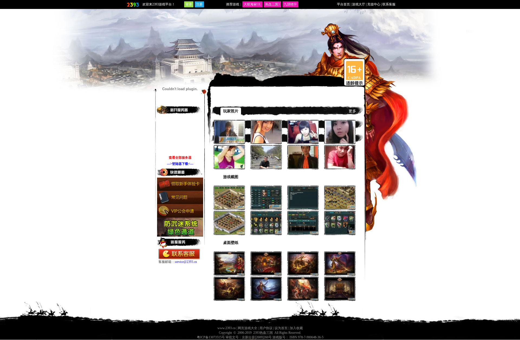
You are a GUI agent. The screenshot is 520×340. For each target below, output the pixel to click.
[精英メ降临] (229, 140)
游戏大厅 (358, 4)
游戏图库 (246, 101)
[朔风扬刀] (266, 297)
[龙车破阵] (229, 297)
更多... (354, 111)
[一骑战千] (303, 271)
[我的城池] (229, 231)
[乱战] (303, 140)
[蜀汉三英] (303, 297)
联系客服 (388, 4)
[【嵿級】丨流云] (340, 165)
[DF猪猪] (340, 140)
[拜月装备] (340, 231)
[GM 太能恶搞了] (303, 206)
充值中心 (373, 4)
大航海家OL (252, 4)
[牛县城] (340, 206)
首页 (233, 101)
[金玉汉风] (340, 297)
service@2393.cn (186, 262)
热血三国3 (272, 4)
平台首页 (343, 4)
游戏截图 (230, 177)
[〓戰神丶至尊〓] (303, 165)
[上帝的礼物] (229, 165)
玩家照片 (230, 111)
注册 (199, 4)
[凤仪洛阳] (229, 271)
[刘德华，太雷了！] (266, 206)
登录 (189, 4)
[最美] (266, 140)
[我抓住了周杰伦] (303, 231)
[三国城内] (229, 206)
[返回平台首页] (133, 4)
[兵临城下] (266, 271)
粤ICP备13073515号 (211, 337)
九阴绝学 (290, 4)
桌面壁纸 (230, 243)
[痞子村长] (266, 165)
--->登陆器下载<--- (180, 164)
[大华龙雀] (340, 271)
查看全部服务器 (180, 157)
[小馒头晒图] (266, 231)
